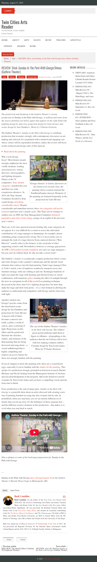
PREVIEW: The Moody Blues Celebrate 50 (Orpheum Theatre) (18, 549)
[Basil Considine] (8, 500)
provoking (18, 201)
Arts (26, 40)
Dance (37, 40)
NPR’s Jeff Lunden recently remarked (21, 249)
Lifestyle (75, 40)
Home (5, 40)
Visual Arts (32, 77)
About (15, 40)
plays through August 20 (41, 477)
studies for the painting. (50, 367)
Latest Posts (14, 490)
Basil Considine (46, 77)
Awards (21, 46)
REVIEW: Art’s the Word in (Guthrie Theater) (51, 549)
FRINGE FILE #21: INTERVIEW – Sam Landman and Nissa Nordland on (85, 121)
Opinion (8, 46)
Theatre (61, 40)
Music (48, 40)
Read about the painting (14, 151)
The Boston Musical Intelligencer (22, 513)
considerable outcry (10, 205)
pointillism (38, 281)
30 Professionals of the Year (45, 523)
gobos (30, 278)
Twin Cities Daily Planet (27, 510)
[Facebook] (64, 496)
